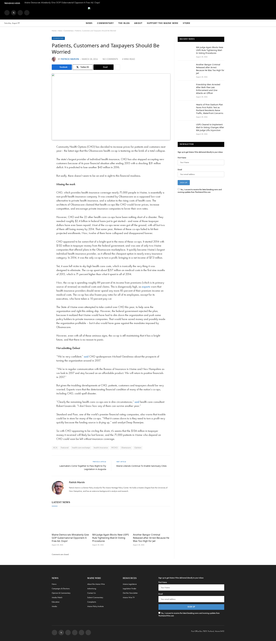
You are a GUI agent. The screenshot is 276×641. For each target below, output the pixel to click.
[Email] (42, 176)
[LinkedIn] (42, 169)
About (138, 23)
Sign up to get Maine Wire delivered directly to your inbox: (200, 152)
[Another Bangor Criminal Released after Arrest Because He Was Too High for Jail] (151, 520)
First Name (182, 157)
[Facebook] (42, 154)
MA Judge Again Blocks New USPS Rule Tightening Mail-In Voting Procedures (110, 538)
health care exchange (81, 448)
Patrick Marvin (70, 59)
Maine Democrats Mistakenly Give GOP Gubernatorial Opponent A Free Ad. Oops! (62, 2)
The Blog (124, 23)
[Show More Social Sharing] (117, 67)
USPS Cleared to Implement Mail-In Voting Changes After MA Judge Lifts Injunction (210, 127)
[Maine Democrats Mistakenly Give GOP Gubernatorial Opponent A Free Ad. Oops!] (70, 520)
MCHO (114, 448)
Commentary (105, 23)
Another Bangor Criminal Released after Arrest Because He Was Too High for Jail (151, 538)
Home (54, 31)
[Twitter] (42, 161)
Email (180, 169)
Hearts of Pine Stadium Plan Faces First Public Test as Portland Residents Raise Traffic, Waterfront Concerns (209, 109)
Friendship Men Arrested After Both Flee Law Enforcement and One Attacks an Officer (208, 88)
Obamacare (126, 448)
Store (186, 23)
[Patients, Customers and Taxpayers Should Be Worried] (111, 106)
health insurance (101, 448)
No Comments (110, 59)
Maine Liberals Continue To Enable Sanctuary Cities (141, 465)
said (86, 356)
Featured (64, 448)
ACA (55, 448)
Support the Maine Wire (162, 23)
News (89, 23)
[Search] (270, 23)
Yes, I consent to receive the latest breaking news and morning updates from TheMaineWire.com (200, 190)
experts (146, 286)
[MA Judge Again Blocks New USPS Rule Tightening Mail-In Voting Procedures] (111, 520)
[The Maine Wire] (138, 13)
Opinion (137, 448)
